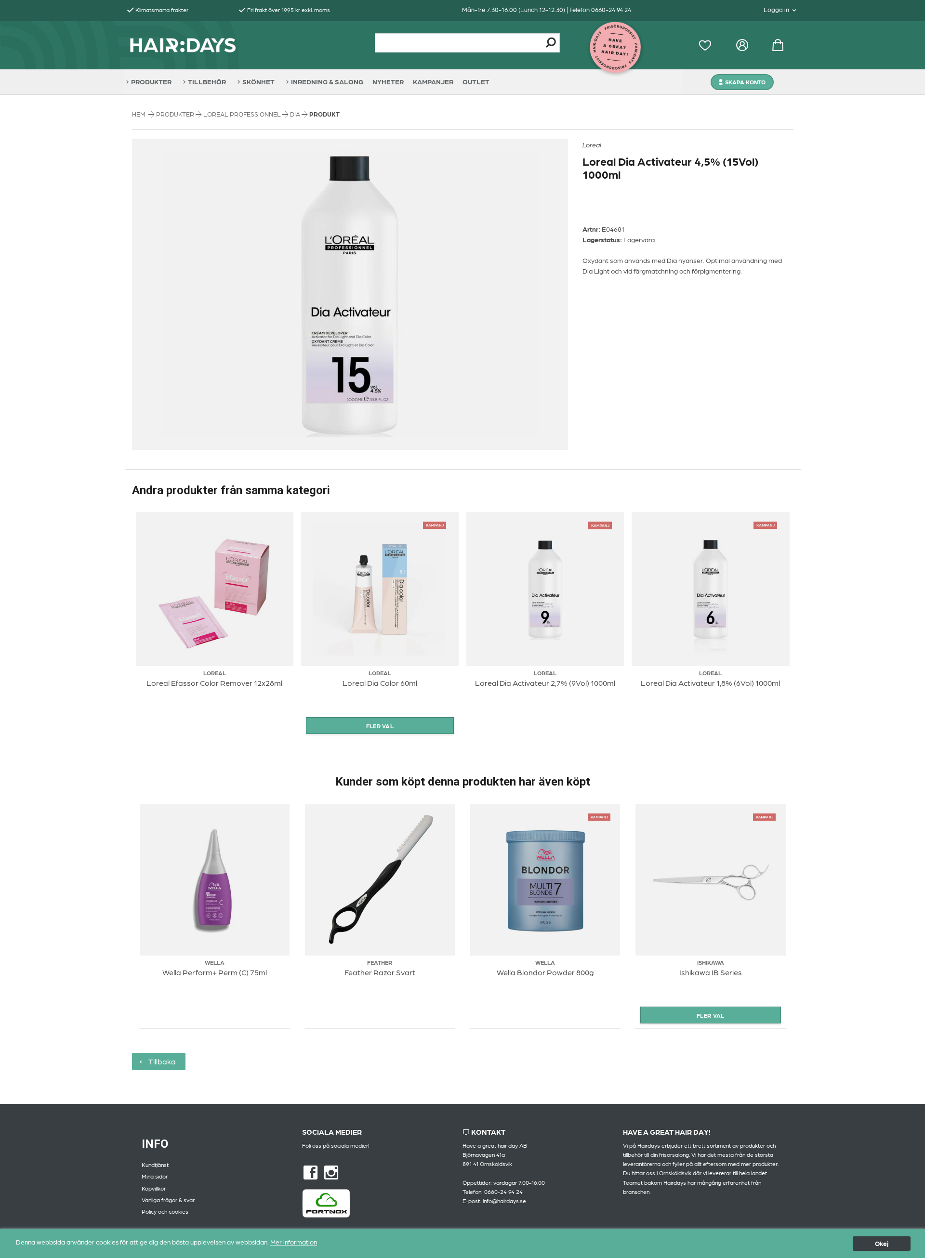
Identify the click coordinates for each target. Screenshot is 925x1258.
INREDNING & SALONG (327, 81)
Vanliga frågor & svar (168, 1199)
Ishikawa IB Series (710, 972)
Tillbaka (160, 1061)
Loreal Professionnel (242, 114)
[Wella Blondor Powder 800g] (599, 816)
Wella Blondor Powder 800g (545, 972)
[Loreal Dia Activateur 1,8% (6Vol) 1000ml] (765, 524)
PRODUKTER (151, 81)
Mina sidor (155, 1176)
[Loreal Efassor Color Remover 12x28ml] (214, 589)
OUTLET (475, 81)
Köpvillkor (154, 1188)
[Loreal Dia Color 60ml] (434, 524)
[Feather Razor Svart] (380, 879)
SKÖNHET (258, 81)
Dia (296, 114)
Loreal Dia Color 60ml (380, 682)
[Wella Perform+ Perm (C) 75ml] (215, 880)
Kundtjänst (155, 1164)
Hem (138, 114)
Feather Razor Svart (379, 972)
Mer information (293, 1241)
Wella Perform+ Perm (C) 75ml (214, 972)
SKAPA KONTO (745, 82)
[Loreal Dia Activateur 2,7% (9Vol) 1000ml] (600, 524)
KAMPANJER (433, 81)
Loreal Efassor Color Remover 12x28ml (214, 682)
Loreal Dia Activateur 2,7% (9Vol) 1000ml (545, 682)
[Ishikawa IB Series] (764, 816)
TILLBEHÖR (207, 81)
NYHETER (388, 81)
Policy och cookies (165, 1211)
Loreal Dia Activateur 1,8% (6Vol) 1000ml (710, 682)
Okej (881, 1243)
